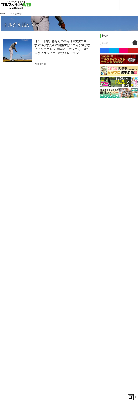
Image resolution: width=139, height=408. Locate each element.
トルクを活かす (19, 24)
